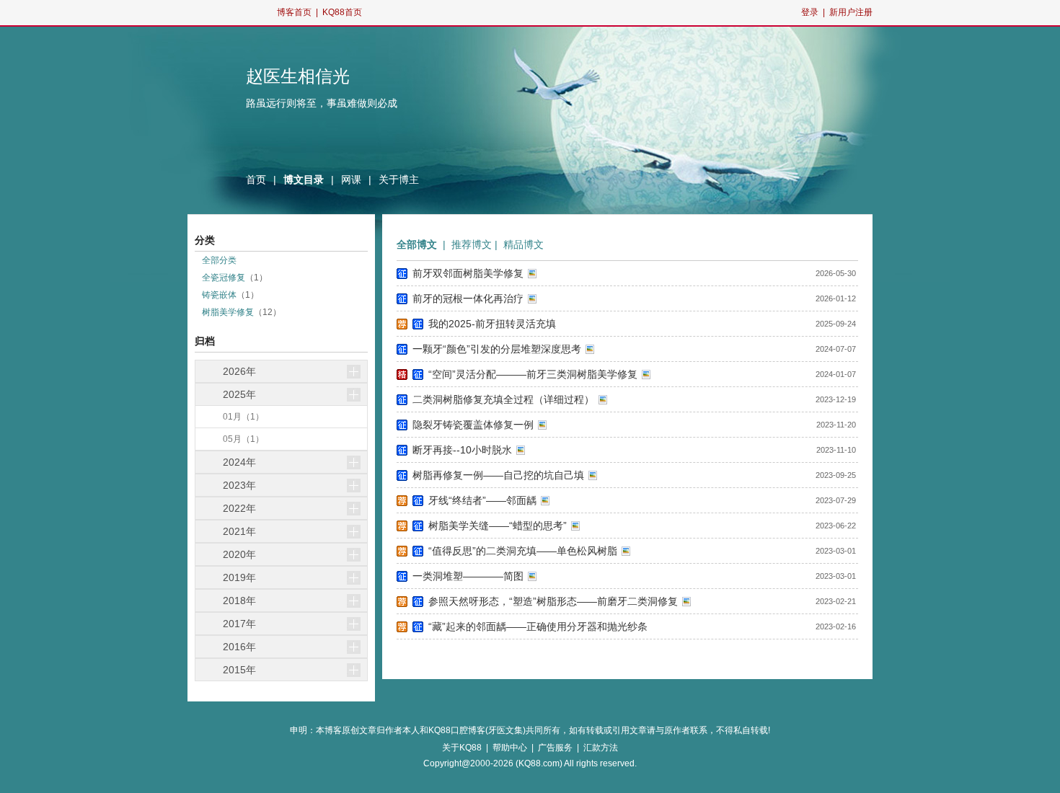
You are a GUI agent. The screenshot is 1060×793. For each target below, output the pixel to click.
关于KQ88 (462, 748)
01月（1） (243, 417)
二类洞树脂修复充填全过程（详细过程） (503, 399)
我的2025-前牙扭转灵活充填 (492, 323)
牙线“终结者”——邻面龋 (482, 500)
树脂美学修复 (228, 312)
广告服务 (555, 748)
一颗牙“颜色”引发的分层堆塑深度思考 (496, 349)
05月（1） (243, 439)
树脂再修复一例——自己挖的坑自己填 (498, 475)
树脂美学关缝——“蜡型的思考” (497, 525)
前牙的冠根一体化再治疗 (468, 298)
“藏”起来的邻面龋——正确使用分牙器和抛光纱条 (538, 626)
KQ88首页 (342, 12)
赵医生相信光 (298, 76)
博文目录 (303, 179)
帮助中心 (510, 748)
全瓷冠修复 (223, 278)
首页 (256, 179)
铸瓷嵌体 (219, 295)
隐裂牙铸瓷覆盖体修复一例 (473, 424)
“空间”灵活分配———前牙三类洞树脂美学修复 (532, 374)
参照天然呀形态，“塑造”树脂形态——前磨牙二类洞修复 (553, 601)
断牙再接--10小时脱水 (462, 450)
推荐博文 (471, 244)
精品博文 (523, 244)
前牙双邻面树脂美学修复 (468, 273)
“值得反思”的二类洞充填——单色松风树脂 (522, 551)
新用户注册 (851, 12)
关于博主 (399, 179)
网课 (351, 179)
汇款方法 (600, 748)
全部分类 (219, 260)
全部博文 (417, 244)
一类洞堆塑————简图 (468, 576)
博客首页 (294, 12)
